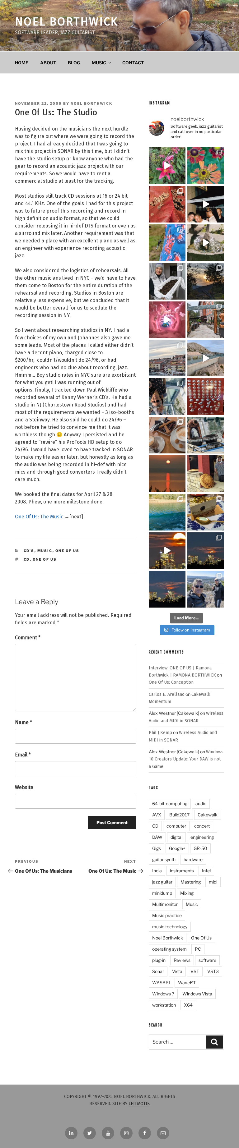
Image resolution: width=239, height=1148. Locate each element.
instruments (182, 870)
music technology (169, 926)
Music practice (167, 915)
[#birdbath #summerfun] (205, 242)
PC (198, 949)
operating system (169, 949)
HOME (21, 62)
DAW (157, 837)
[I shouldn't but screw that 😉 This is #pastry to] (205, 512)
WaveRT (187, 982)
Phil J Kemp (160, 732)
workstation (164, 1005)
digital (176, 837)
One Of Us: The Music (39, 517)
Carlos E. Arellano (167, 694)
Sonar (158, 971)
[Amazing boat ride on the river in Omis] (167, 512)
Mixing (187, 893)
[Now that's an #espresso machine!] (167, 435)
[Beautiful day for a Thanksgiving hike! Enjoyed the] (205, 589)
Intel (206, 870)
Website (24, 787)
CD (27, 559)
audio (200, 803)
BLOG (74, 62)
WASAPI (161, 982)
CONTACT (133, 62)
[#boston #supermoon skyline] (205, 550)
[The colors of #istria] (205, 281)
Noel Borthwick (66, 22)
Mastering (190, 881)
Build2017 (179, 814)
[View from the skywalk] (167, 396)
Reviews (182, 960)
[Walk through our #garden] (167, 165)
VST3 (213, 971)
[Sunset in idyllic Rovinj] (167, 358)
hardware (193, 859)
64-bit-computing (169, 803)
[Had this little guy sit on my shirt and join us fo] (167, 242)
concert (202, 826)
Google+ (177, 848)
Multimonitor (165, 904)
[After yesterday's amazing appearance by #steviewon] (205, 204)
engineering (202, 837)
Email (23, 755)
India (157, 870)
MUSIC (99, 62)
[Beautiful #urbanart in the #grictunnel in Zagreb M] (167, 319)
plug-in (159, 960)
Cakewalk (208, 814)
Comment (27, 638)
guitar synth (164, 859)
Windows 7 (163, 993)
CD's (29, 551)
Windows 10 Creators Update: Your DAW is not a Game (186, 759)
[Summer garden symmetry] (205, 165)
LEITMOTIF (139, 1103)
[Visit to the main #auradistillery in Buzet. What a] (205, 319)
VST (194, 971)
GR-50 (200, 848)
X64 (188, 1005)
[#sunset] (167, 473)
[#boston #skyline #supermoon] (167, 550)
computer (176, 826)
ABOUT (48, 62)
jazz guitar (162, 881)
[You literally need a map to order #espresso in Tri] (205, 396)
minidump (162, 893)
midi (213, 881)
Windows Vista (197, 993)
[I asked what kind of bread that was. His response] (205, 473)
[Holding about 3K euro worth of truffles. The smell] (167, 281)
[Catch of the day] (205, 435)
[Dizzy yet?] (205, 358)
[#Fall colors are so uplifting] (167, 204)
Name (23, 722)
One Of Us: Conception (171, 682)
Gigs (156, 848)
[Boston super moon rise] (167, 589)
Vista (177, 971)
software (207, 960)
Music (45, 551)
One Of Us (67, 551)
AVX (156, 814)
